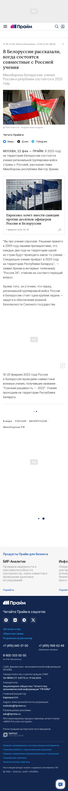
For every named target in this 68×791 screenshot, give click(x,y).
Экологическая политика (16, 762)
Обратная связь (13, 633)
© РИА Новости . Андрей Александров (23, 127)
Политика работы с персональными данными (27, 749)
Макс (11, 141)
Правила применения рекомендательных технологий (31, 753)
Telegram (41, 141)
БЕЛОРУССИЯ (38, 421)
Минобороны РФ (14, 427)
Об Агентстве (12, 629)
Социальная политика (14, 757)
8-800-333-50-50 (14, 657)
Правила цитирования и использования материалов (31, 745)
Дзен (25, 141)
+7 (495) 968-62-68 (51, 647)
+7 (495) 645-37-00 (15, 645)
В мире (7, 421)
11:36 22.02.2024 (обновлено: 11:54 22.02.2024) (29, 44)
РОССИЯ (20, 421)
